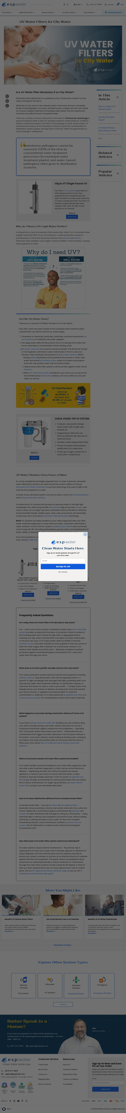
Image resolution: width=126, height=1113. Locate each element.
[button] (4, 1109)
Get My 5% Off (63, 566)
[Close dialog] (85, 534)
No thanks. (63, 572)
